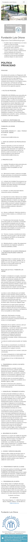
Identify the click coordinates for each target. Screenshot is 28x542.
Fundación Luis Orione (9, 2)
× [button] (26, 536)
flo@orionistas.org (14, 503)
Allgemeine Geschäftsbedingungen (13, 540)
